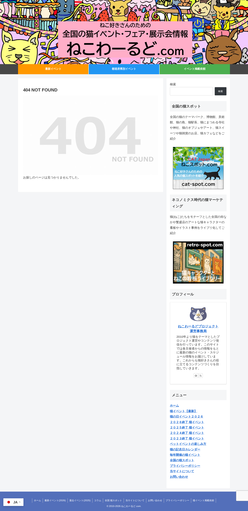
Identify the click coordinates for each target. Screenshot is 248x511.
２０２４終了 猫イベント (187, 433)
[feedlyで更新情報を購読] (196, 375)
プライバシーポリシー (177, 500)
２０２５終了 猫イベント (187, 427)
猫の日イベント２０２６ (186, 416)
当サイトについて (135, 500)
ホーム (37, 500)
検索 (173, 84)
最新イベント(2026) (55, 500)
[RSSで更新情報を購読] (200, 375)
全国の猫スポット (182, 460)
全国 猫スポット (113, 500)
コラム (97, 500)
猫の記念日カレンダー (185, 449)
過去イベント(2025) (80, 500)
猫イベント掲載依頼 (203, 500)
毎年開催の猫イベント (185, 455)
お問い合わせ (155, 500)
